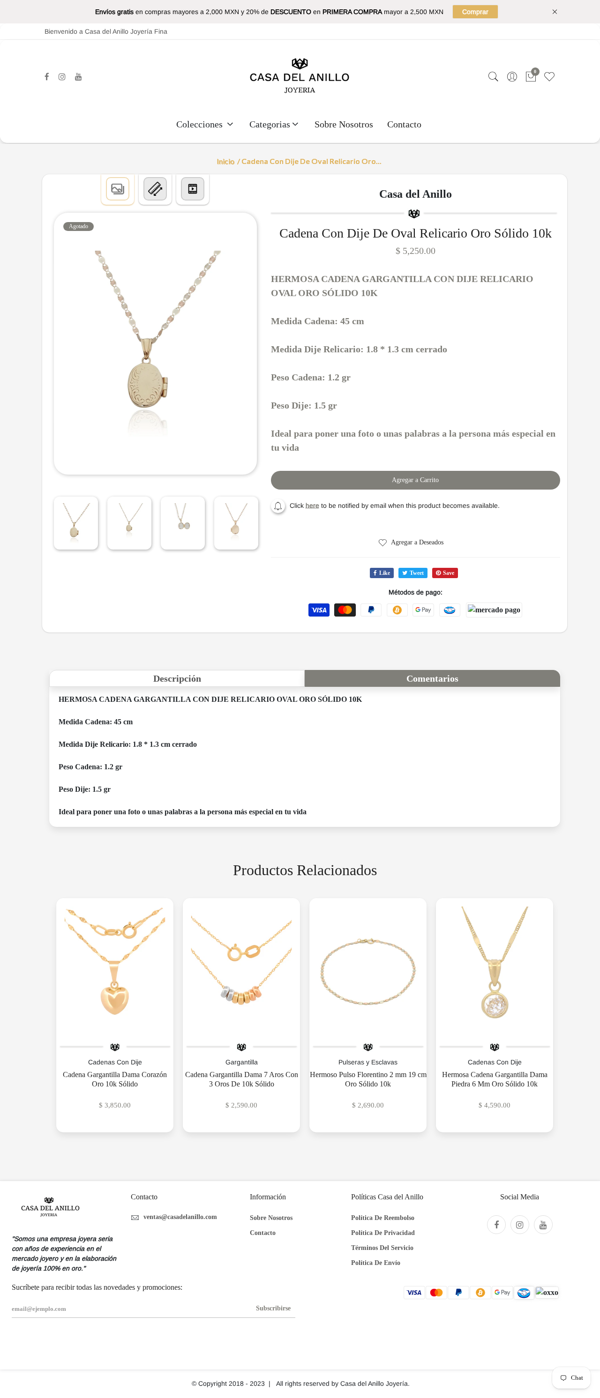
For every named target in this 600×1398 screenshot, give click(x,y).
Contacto (404, 124)
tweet (417, 573)
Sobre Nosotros (344, 124)
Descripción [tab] (177, 678)
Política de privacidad (383, 1232)
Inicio (225, 161)
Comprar (475, 11)
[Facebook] (47, 77)
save (448, 573)
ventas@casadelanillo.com (180, 1216)
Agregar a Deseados (416, 542)
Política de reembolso (382, 1217)
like (384, 573)
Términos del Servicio (382, 1247)
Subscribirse (273, 1308)
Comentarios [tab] (432, 678)
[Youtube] (78, 77)
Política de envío (375, 1262)
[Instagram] (62, 77)
